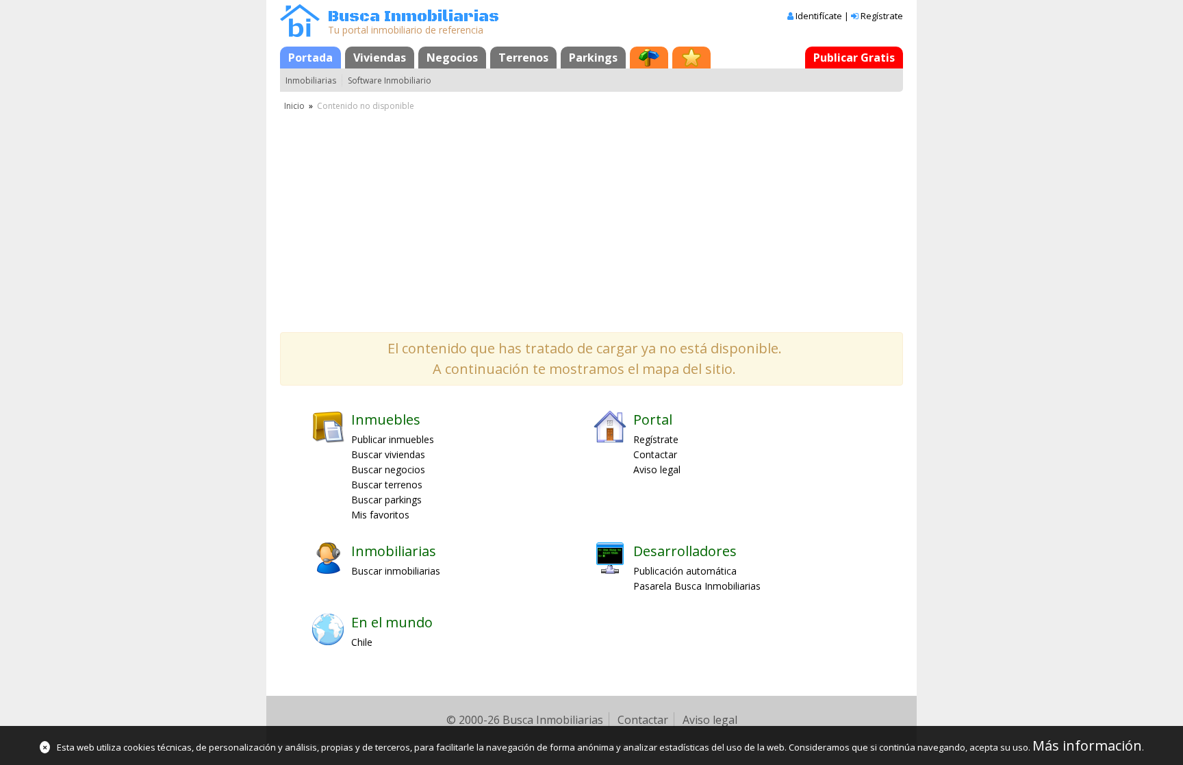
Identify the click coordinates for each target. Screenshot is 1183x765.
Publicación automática (685, 570)
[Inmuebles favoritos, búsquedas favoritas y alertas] (691, 57)
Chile (361, 642)
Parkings (593, 57)
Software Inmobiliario (389, 80)
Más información (1087, 745)
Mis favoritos (380, 514)
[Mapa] (649, 57)
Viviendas (379, 57)
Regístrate (882, 16)
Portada (310, 57)
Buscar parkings (386, 499)
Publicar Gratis (854, 57)
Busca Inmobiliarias (413, 17)
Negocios (452, 57)
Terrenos (523, 57)
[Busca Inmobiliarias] (300, 33)
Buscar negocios (388, 469)
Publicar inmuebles (392, 439)
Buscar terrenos (386, 484)
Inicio (294, 106)
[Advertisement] (591, 216)
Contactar (655, 454)
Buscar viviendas (388, 454)
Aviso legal (656, 469)
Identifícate (819, 16)
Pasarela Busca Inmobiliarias (697, 585)
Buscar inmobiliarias (395, 570)
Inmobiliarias (310, 80)
